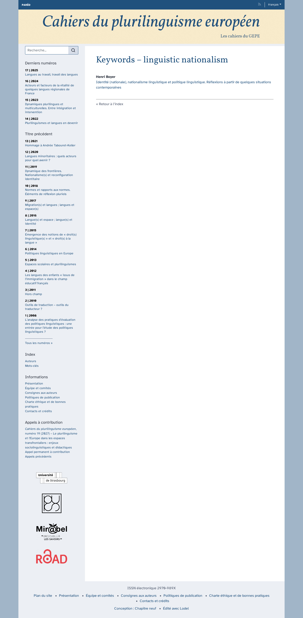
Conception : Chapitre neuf (135, 608)
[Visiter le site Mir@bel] (51, 531)
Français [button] (273, 4)
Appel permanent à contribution (47, 452)
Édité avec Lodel (176, 608)
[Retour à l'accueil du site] (151, 27)
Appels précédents (38, 456)
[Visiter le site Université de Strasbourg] (51, 477)
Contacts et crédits (38, 411)
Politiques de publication (42, 397)
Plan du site (43, 596)
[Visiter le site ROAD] (51, 556)
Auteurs (30, 361)
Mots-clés (32, 366)
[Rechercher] (73, 50)
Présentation (34, 383)
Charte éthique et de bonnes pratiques (239, 596)
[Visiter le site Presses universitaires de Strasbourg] (51, 503)
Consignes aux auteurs (41, 393)
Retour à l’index (111, 104)
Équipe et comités (38, 388)
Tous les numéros (37, 343)
